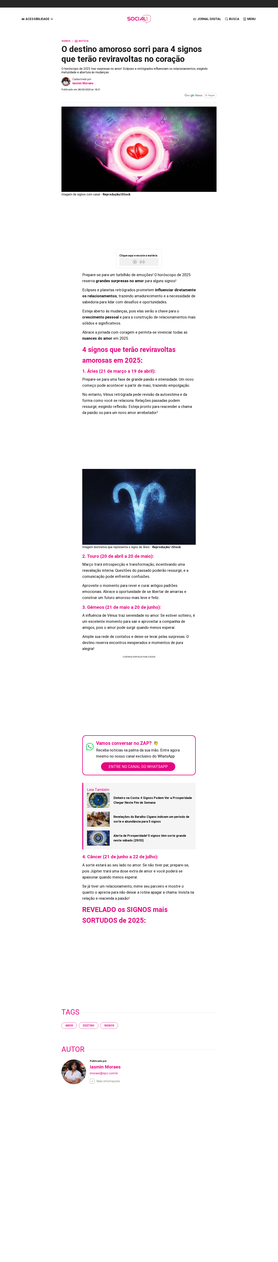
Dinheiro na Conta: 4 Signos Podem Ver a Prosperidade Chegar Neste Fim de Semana (152, 800)
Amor (69, 1025)
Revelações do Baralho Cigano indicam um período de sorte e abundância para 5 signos (151, 819)
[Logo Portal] (139, 19)
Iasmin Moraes (82, 83)
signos (109, 1025)
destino (88, 1025)
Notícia (82, 41)
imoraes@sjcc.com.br (104, 1073)
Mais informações (108, 1081)
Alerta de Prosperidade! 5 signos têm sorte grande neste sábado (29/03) (149, 838)
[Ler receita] (135, 262)
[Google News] (200, 96)
